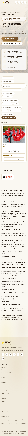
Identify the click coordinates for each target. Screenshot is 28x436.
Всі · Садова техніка (8, 78)
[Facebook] (2, 354)
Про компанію (5, 380)
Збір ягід (5, 110)
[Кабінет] (22, 2)
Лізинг (3, 375)
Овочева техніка (5, 403)
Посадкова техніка (8, 114)
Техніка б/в (4, 391)
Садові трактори (7, 103)
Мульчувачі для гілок (8, 93)
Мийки (16, 103)
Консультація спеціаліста (13, 43)
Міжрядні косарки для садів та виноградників (10, 85)
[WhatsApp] (2, 358)
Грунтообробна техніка (9, 117)
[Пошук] (16, 2)
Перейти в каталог (10, 39)
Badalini (4, 144)
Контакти (3, 382)
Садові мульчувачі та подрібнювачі (12, 107)
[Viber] (21, 354)
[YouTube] (10, 354)
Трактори (3, 396)
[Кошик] (19, 2)
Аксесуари (4, 398)
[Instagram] (6, 354)
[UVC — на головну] (5, 2)
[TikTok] (14, 354)
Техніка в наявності (6, 393)
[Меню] (25, 2)
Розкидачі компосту (8, 81)
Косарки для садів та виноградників (12, 90)
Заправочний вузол (15, 110)
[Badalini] (7, 177)
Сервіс (3, 377)
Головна (3, 12)
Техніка (3, 401)
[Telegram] (17, 354)
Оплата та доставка (6, 372)
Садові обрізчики (7, 97)
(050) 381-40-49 (5, 414)
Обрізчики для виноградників (10, 100)
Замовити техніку (14, 159)
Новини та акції (5, 370)
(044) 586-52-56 (5, 411)
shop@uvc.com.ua (5, 416)
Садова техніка (16, 12)
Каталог (9, 12)
